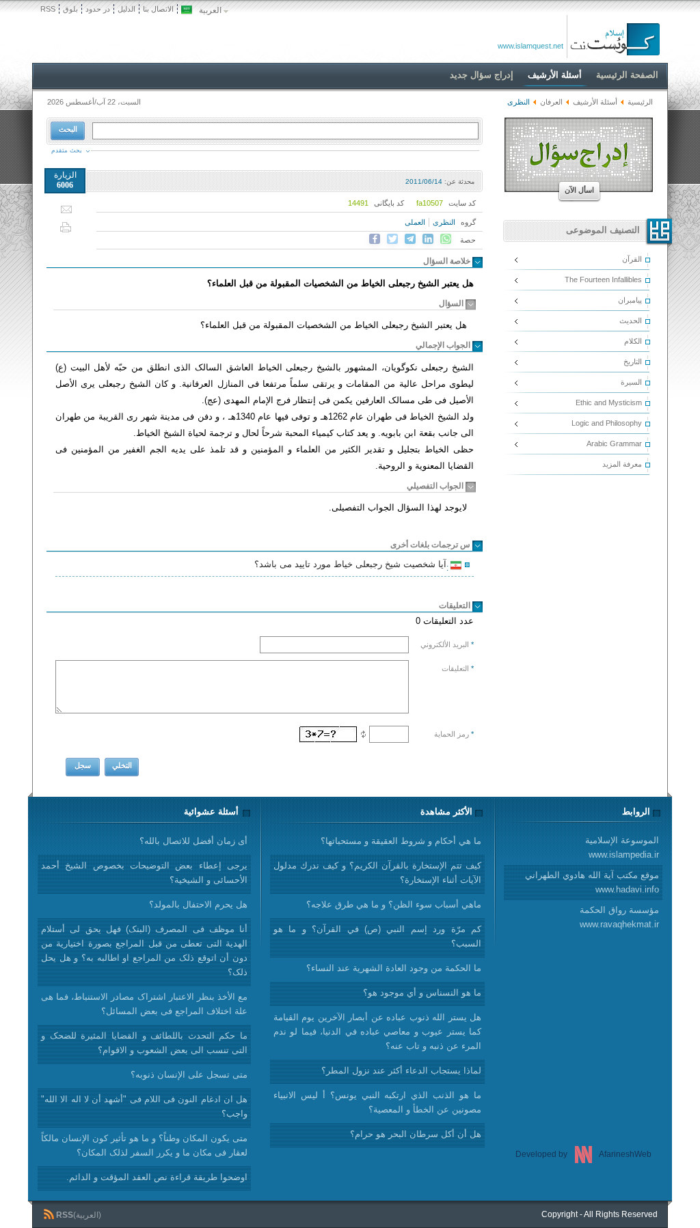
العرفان (551, 102)
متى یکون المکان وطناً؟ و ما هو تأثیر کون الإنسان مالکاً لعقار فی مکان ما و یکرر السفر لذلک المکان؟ (144, 1145)
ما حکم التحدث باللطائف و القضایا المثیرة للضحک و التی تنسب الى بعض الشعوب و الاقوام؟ (144, 1043)
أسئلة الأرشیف (595, 102)
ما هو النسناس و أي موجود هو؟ (422, 992)
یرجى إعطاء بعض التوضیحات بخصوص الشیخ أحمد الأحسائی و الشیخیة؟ (144, 872)
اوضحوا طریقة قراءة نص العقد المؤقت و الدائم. (156, 1177)
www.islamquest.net (530, 46)
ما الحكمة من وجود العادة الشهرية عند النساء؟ (393, 968)
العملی (415, 222)
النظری (444, 222)
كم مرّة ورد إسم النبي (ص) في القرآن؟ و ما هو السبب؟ (377, 936)
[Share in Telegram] (410, 239)
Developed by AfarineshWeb (583, 1154)
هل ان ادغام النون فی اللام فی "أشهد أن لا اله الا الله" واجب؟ (144, 1106)
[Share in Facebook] (374, 239)
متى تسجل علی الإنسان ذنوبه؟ (189, 1074)
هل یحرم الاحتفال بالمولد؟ (198, 904)
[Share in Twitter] (392, 239)
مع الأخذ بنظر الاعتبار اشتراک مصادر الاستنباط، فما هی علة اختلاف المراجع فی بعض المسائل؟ (144, 1004)
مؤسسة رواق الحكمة (619, 917)
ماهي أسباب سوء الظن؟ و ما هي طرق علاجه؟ (393, 904)
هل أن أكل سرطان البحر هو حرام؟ (415, 1134)
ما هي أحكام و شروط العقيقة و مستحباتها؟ (401, 841)
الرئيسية (640, 102)
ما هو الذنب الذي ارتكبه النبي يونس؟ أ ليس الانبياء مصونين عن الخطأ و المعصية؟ (377, 1102)
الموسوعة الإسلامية (622, 847)
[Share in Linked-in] (427, 239)
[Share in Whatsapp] (445, 239)
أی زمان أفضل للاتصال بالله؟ (193, 841)
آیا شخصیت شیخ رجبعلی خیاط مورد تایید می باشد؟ (352, 566)
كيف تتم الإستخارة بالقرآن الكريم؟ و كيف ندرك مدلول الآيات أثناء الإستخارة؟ (377, 872)
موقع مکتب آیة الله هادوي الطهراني (592, 882)
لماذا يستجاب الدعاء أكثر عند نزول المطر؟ (401, 1070)
